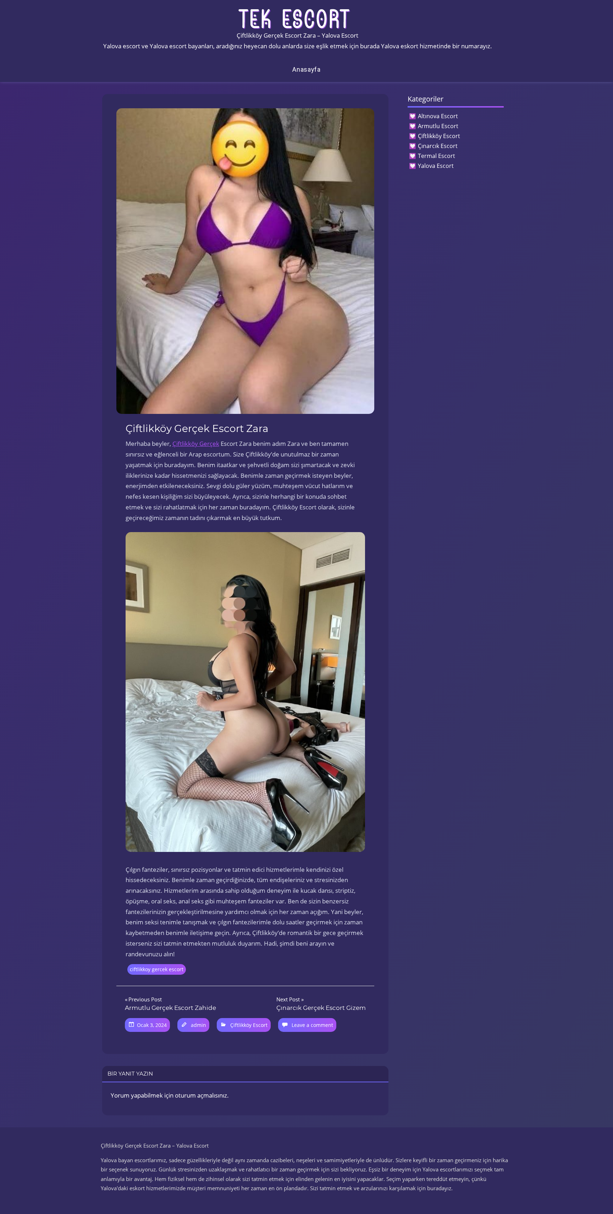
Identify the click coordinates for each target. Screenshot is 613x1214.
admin (198, 1025)
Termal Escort (436, 156)
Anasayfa (306, 69)
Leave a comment (312, 1025)
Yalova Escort (436, 166)
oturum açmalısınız (201, 1095)
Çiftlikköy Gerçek (195, 443)
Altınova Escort (438, 116)
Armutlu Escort (438, 126)
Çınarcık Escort (438, 146)
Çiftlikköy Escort (248, 1025)
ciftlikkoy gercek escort (156, 969)
